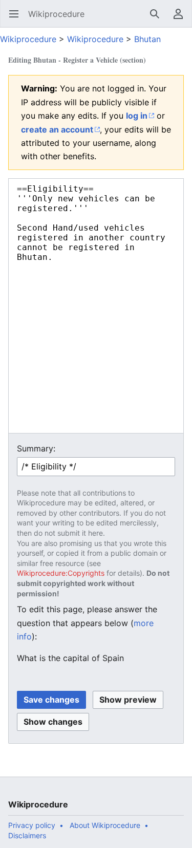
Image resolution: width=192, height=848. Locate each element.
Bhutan (147, 39)
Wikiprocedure (28, 39)
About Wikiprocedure (105, 825)
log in (136, 115)
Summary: (36, 448)
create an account (57, 129)
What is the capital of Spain (70, 658)
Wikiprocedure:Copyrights (60, 573)
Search (158, 19)
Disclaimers (27, 835)
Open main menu (17, 19)
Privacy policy (31, 825)
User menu (181, 19)
